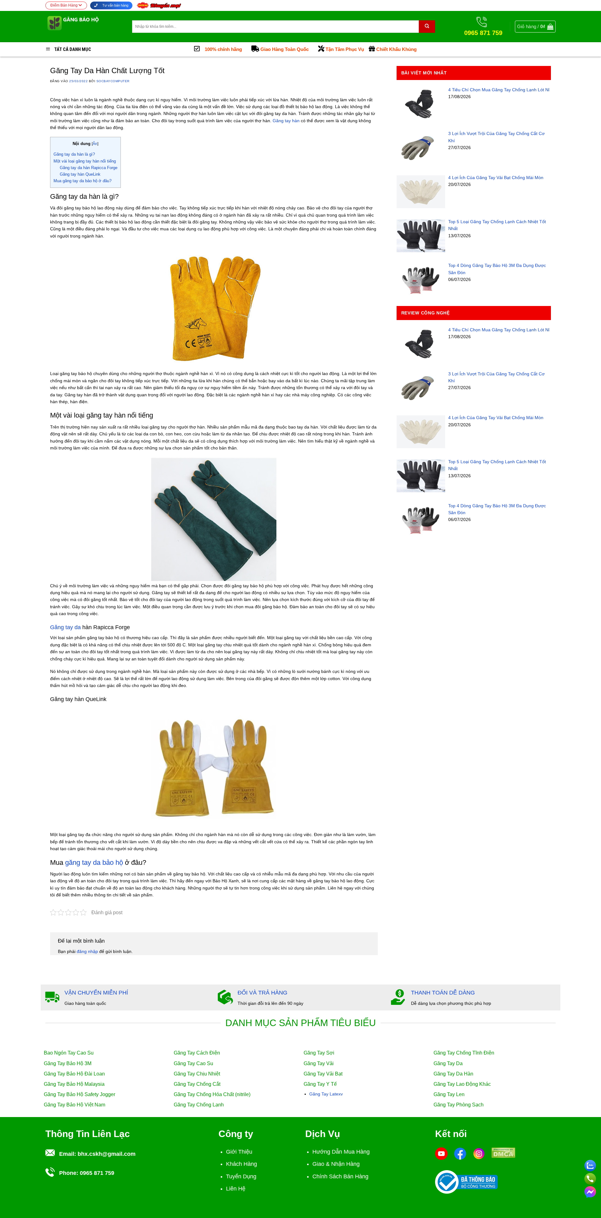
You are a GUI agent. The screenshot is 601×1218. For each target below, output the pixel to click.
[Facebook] (460, 1152)
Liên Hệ (235, 1188)
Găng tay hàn (286, 120)
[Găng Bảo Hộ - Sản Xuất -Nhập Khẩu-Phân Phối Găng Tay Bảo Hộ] (84, 26)
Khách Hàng (241, 1164)
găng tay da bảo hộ (94, 862)
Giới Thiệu (239, 1152)
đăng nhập (87, 951)
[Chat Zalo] (590, 1164)
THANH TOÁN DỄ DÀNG (443, 993)
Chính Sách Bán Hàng (340, 1176)
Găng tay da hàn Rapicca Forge (88, 167)
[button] (535, 27)
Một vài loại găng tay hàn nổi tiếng (85, 161)
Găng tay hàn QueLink (80, 174)
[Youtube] (441, 1152)
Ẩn (95, 144)
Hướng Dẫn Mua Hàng (341, 1152)
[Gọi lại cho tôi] (590, 1177)
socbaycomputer (113, 81)
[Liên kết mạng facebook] (590, 1190)
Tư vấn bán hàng (114, 5)
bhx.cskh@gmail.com (107, 1154)
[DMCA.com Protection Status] (503, 1152)
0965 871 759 (97, 1173)
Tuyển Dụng (241, 1176)
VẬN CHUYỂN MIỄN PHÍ (96, 993)
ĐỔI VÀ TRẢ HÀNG (262, 993)
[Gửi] (427, 26)
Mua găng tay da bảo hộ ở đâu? (82, 180)
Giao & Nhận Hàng (336, 1164)
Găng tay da (65, 627)
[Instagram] (479, 1152)
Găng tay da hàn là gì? (74, 154)
